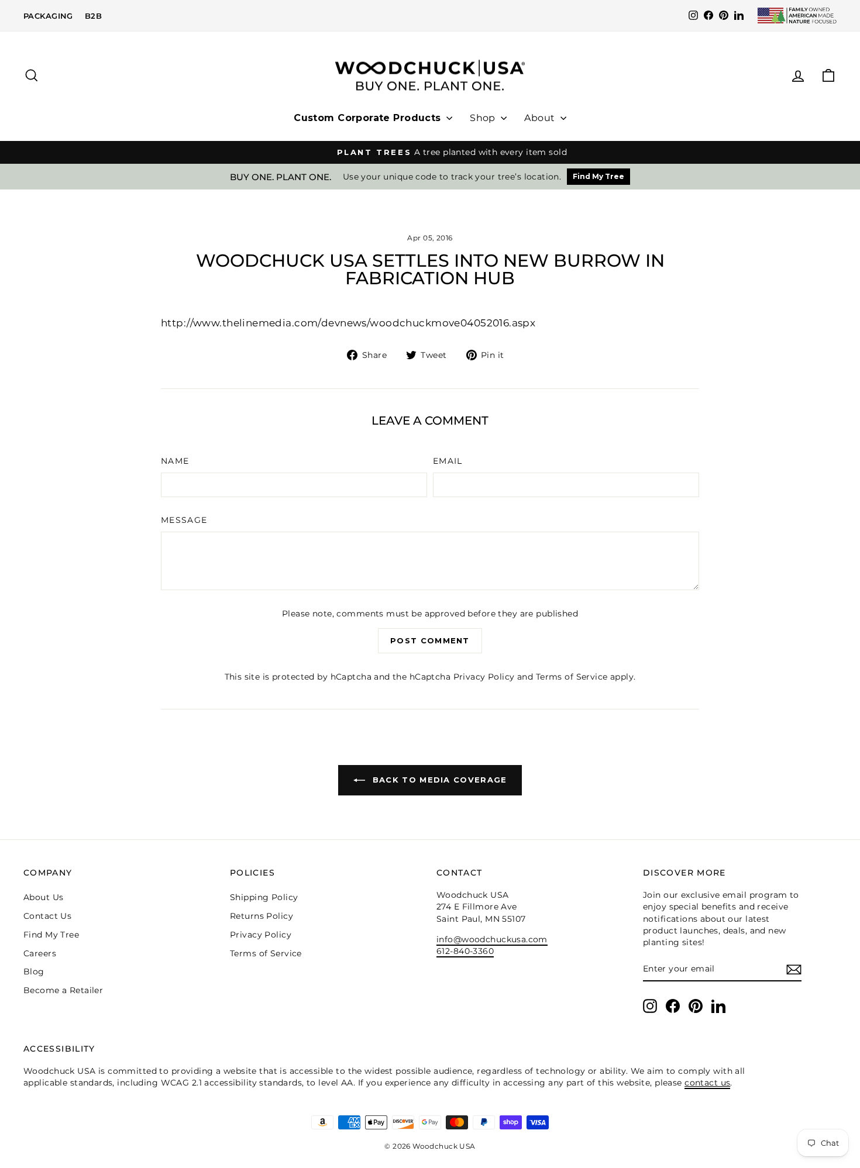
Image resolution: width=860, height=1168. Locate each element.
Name (175, 461)
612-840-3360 (465, 951)
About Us (43, 897)
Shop (484, 117)
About (541, 117)
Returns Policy (261, 916)
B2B (93, 15)
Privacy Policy (484, 676)
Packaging (48, 15)
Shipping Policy (264, 897)
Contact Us (47, 916)
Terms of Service (572, 676)
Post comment (430, 640)
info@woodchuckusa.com (492, 939)
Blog (33, 971)
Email (448, 461)
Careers (39, 953)
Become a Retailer (63, 990)
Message (184, 520)
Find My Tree (598, 176)
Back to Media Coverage (438, 779)
